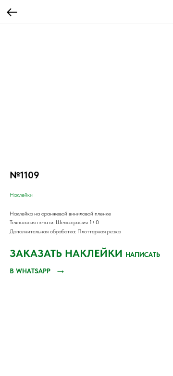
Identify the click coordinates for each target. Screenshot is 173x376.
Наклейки (21, 194)
